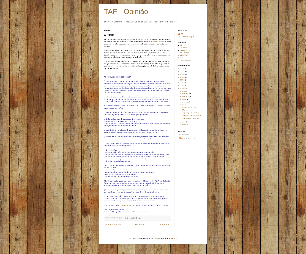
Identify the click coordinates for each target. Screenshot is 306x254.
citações (133, 66)
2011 (182, 71)
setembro (185, 102)
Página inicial (139, 224)
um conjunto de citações (126, 205)
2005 (182, 88)
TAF (181, 34)
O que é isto (184, 48)
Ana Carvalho (184, 53)
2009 (182, 77)
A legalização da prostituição (191, 113)
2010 (182, 74)
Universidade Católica (156, 42)
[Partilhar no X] (135, 218)
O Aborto (184, 110)
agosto (184, 105)
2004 (182, 91)
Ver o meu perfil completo (186, 37)
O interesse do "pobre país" (190, 118)
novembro (185, 96)
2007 (182, 83)
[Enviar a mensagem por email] (130, 218)
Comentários (185, 138)
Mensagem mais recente (113, 224)
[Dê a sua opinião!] (132, 218)
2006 (182, 85)
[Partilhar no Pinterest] (139, 218)
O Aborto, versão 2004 (189, 107)
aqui (155, 61)
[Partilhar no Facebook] (137, 218)
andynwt (156, 238)
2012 (182, 69)
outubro (184, 99)
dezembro (185, 93)
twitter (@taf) (184, 55)
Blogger (174, 238)
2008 (182, 80)
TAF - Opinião (126, 12)
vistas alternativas (185, 60)
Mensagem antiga (164, 224)
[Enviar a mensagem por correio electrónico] (126, 217)
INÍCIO (182, 45)
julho (184, 122)
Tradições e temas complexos (191, 115)
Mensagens (185, 134)
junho (184, 125)
